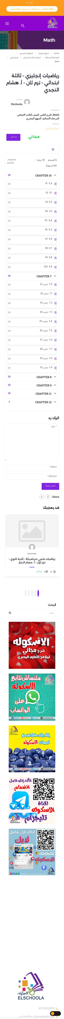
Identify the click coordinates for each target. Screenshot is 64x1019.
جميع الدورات (43, 54)
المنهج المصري (26, 54)
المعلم (19, 100)
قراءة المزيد (32, 531)
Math (57, 62)
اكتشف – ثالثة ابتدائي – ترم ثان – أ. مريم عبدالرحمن (31, 9)
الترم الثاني (14, 58)
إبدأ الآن (13, 137)
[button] (38, 593)
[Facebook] (48, 497)
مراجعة (56, 124)
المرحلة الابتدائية (52, 58)
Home (56, 54)
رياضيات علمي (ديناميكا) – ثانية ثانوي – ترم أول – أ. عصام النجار (32, 561)
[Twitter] (41, 497)
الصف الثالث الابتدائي (32, 58)
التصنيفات (54, 110)
